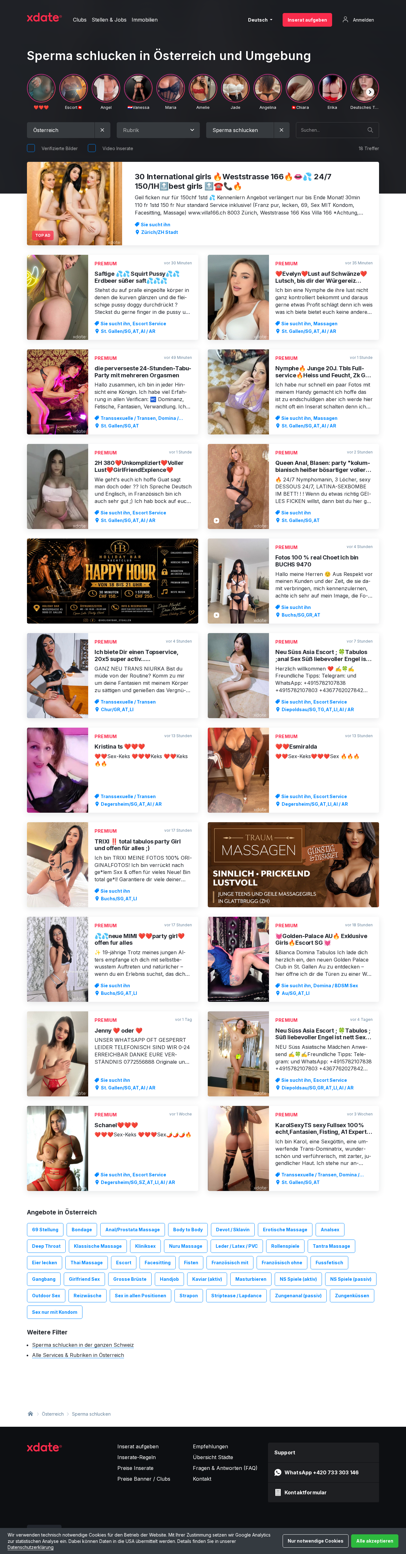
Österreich (53, 1414)
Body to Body (188, 1229)
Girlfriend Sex (84, 1279)
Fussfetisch (329, 1262)
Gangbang (44, 1279)
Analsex (330, 1229)
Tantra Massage (331, 1246)
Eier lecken (44, 1262)
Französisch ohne (282, 1262)
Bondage (82, 1229)
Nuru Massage (185, 1246)
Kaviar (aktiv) (207, 1279)
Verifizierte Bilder (60, 148)
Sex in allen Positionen (140, 1295)
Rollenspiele (285, 1246)
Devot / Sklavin (233, 1229)
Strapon (189, 1295)
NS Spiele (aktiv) (298, 1279)
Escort (123, 1262)
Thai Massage (86, 1262)
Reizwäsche (88, 1295)
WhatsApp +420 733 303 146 (322, 1472)
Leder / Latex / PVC (237, 1246)
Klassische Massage (98, 1246)
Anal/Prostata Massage (132, 1229)
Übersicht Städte (213, 1457)
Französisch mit (230, 1262)
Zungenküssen (352, 1295)
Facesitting (158, 1262)
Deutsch (258, 20)
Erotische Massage (285, 1229)
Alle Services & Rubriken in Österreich (78, 1355)
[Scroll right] (370, 92)
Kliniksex (145, 1246)
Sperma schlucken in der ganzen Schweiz (83, 1345)
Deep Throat (46, 1246)
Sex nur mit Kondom (54, 1312)
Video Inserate (117, 148)
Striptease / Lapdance (236, 1295)
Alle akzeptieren (374, 1541)
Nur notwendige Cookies (316, 1541)
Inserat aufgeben (307, 20)
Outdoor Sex (46, 1295)
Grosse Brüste (130, 1279)
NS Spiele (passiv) (350, 1279)
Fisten (191, 1262)
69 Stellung (45, 1229)
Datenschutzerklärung (31, 1547)
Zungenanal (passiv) (298, 1295)
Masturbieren (250, 1279)
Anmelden (363, 20)
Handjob (169, 1279)
